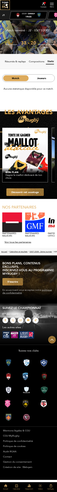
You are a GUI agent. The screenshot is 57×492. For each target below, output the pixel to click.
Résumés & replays (15, 61)
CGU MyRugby (11, 435)
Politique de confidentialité (18, 441)
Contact (7, 456)
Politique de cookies (14, 446)
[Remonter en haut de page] (52, 340)
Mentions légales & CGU (16, 430)
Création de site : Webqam (17, 467)
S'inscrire (12, 282)
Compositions (36, 61)
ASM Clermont (11, 44)
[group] (28, 15)
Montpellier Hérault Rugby (46, 46)
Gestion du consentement (17, 461)
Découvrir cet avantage (25, 192)
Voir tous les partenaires (18, 242)
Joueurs (41, 78)
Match (15, 78)
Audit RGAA (9, 451)
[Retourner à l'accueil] (5, 11)
